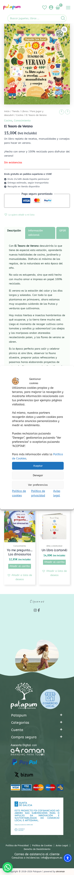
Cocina (19, 115)
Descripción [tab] (14, 230)
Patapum (19, 715)
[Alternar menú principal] (68, 7)
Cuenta (17, 730)
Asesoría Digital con (24, 745)
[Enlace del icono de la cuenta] (51, 7)
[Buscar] (63, 18)
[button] (64, 29)
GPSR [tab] (62, 230)
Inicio (7, 111)
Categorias (20, 723)
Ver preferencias (38, 484)
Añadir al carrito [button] (19, 566)
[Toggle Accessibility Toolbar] (67, 858)
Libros (25, 111)
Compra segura (24, 737)
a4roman (60, 871)
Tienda (15, 111)
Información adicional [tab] (35, 232)
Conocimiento (22, 120)
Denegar (38, 475)
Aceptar (38, 465)
